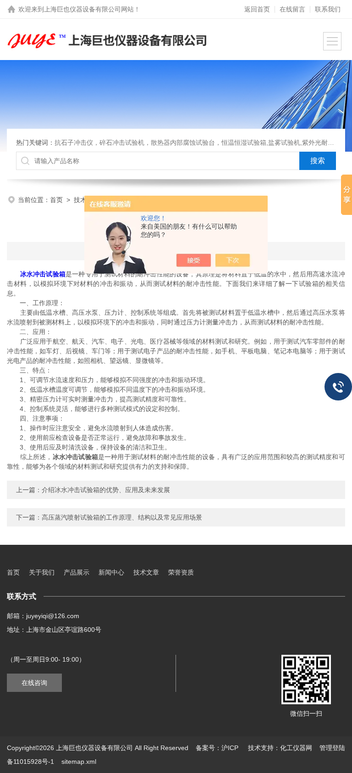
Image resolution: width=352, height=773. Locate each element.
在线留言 (292, 9)
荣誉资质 (181, 572)
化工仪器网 (296, 747)
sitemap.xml (78, 761)
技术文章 (146, 572)
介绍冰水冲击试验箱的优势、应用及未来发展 (106, 489)
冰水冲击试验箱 (43, 274)
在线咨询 (34, 682)
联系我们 (328, 9)
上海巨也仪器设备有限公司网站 (89, 9)
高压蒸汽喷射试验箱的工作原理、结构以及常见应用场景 (122, 517)
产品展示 (76, 572)
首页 (56, 199)
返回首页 (257, 9)
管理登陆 (332, 747)
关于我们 (42, 572)
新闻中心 (111, 572)
